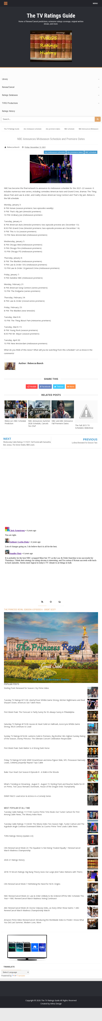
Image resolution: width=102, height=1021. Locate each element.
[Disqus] (51, 489)
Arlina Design (56, 1003)
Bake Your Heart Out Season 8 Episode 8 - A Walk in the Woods (31, 772)
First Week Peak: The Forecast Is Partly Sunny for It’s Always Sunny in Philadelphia (39, 712)
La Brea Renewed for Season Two (84, 443)
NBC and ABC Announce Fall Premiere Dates (62, 422)
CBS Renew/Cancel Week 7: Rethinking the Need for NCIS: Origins (32, 884)
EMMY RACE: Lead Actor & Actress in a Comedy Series (27, 796)
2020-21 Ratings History (14, 860)
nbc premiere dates (75, 152)
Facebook (45, 386)
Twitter (59, 386)
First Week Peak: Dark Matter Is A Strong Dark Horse (27, 748)
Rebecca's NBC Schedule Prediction (15, 422)
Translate (21, 975)
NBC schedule (90, 152)
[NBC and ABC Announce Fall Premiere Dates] (63, 409)
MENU (95, 3)
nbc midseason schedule (55, 152)
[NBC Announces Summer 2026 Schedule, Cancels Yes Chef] (39, 409)
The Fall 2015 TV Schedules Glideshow (84, 426)
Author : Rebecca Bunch (31, 363)
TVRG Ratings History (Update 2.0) (18, 836)
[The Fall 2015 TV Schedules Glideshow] (86, 411)
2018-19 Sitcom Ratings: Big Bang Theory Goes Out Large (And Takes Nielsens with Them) (43, 872)
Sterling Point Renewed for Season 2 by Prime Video (26, 688)
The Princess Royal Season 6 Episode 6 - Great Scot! (30, 609)
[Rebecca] (15, 409)
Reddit (33, 386)
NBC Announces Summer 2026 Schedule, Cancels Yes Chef (39, 423)
